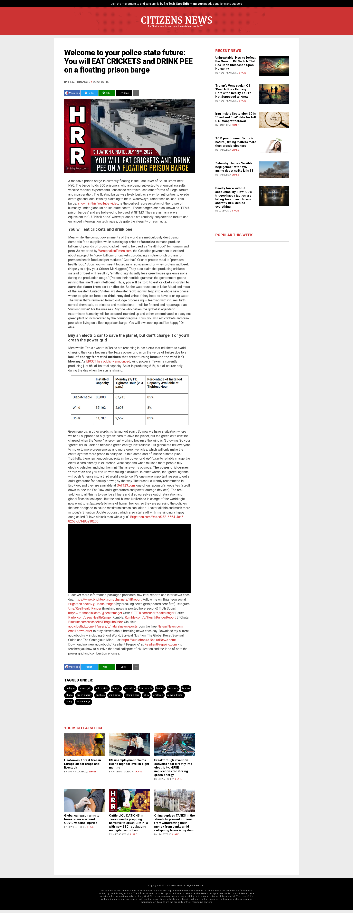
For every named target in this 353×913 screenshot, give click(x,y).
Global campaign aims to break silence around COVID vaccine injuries (81, 819)
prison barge (83, 701)
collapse (70, 688)
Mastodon (74, 93)
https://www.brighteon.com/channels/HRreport (108, 599)
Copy (126, 93)
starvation (130, 688)
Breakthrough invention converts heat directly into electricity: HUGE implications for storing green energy (173, 767)
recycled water (175, 695)
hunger (116, 688)
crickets (100, 695)
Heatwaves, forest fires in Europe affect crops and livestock (82, 763)
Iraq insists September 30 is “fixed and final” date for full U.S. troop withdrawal (235, 117)
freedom (173, 688)
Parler (90, 93)
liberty (69, 701)
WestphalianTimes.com (115, 251)
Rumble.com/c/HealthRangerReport (150, 617)
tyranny (186, 688)
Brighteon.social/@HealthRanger (91, 604)
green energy (84, 695)
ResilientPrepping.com (160, 644)
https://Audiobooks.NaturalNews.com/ (149, 640)
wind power (115, 695)
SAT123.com (126, 485)
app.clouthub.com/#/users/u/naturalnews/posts (103, 626)
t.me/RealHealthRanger (84, 608)
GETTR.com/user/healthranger (152, 613)
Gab (107, 93)
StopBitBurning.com (190, 3)
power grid (85, 688)
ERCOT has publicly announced (108, 361)
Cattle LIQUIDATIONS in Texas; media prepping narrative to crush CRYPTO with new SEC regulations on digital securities (128, 823)
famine (160, 688)
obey (146, 695)
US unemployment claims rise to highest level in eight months (129, 763)
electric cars (132, 695)
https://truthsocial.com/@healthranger (95, 613)
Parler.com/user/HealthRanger (90, 617)
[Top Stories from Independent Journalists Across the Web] (176, 29)
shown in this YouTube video (98, 203)
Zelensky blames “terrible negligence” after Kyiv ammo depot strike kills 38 (234, 166)
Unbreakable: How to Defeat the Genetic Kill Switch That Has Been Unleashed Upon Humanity (235, 63)
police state (101, 688)
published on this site (178, 899)
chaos (69, 695)
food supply (145, 688)
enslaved (158, 695)
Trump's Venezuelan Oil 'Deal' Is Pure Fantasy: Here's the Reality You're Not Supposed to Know (233, 91)
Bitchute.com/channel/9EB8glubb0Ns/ (95, 622)
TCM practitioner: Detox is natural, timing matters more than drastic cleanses (235, 142)
